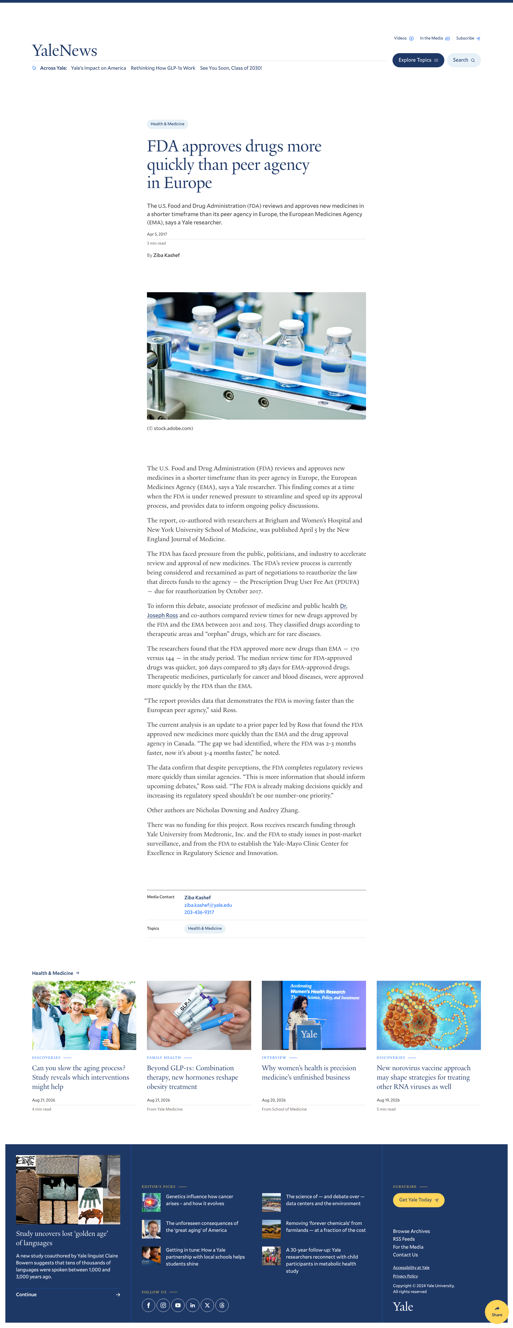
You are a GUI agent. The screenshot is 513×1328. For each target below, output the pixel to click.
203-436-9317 (199, 912)
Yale (403, 1308)
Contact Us (405, 1254)
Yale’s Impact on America (98, 68)
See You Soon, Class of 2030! (231, 68)
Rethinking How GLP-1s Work (163, 68)
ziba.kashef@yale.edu (208, 905)
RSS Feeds (404, 1239)
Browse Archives (411, 1231)
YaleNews (64, 52)
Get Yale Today (415, 1199)
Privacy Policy (405, 1276)
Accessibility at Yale (411, 1267)
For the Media (408, 1247)
